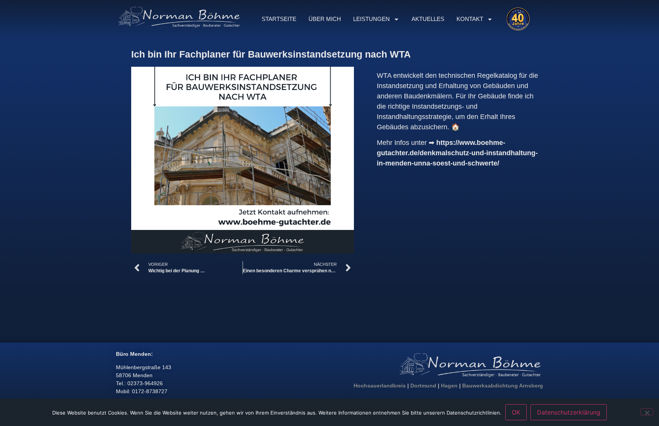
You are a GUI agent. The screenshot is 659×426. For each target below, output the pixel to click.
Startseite (279, 19)
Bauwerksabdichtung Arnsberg (502, 386)
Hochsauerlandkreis (380, 386)
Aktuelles (427, 19)
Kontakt (469, 19)
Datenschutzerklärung (568, 412)
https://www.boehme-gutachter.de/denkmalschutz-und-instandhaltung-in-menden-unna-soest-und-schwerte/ (457, 153)
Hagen (449, 386)
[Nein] (646, 411)
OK (516, 412)
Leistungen (371, 19)
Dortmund (423, 386)
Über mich (325, 19)
